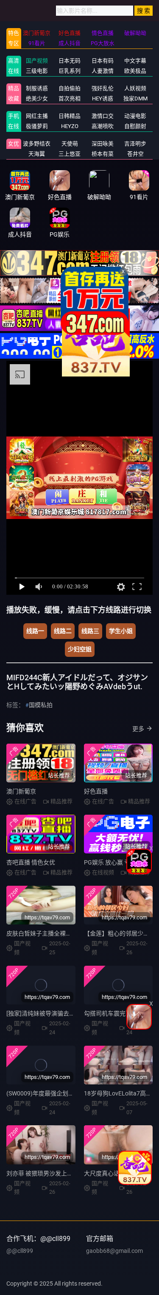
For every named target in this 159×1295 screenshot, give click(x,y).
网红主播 (37, 116)
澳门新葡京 (21, 791)
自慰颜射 (135, 126)
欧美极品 (135, 71)
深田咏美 (103, 143)
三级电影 (37, 71)
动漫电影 (135, 116)
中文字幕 (135, 60)
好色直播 (96, 791)
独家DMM (135, 98)
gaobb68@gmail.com (114, 1250)
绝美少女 (37, 98)
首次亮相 (70, 98)
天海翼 (36, 154)
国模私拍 (41, 705)
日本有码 (103, 60)
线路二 (63, 631)
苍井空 (135, 154)
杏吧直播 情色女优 (30, 862)
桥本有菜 (103, 154)
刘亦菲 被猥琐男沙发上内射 (42, 1173)
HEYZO (69, 126)
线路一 (35, 631)
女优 (13, 143)
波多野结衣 (36, 143)
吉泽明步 (135, 143)
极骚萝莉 (37, 126)
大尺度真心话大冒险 (110, 1173)
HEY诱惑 (102, 98)
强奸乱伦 (103, 88)
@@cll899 (19, 1250)
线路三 (90, 631)
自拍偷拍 (70, 88)
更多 (138, 728)
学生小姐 (121, 631)
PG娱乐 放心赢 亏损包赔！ (119, 862)
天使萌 (69, 143)
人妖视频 (135, 88)
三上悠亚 (70, 154)
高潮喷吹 (103, 126)
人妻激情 (103, 71)
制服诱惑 (37, 88)
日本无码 (70, 60)
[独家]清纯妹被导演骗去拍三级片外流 (55, 1013)
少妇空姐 (80, 649)
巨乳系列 (70, 71)
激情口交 (103, 116)
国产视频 (37, 60)
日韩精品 (70, 116)
